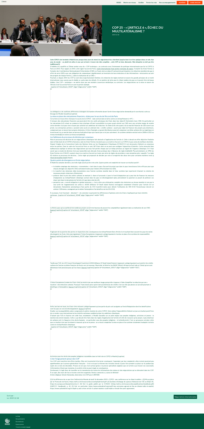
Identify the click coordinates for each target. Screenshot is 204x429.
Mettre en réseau (129, 2)
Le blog (18, 416)
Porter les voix (151, 2)
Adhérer (182, 3)
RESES (119, 2)
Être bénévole (20, 421)
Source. (52, 210)
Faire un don (195, 3)
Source (52, 236)
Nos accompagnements (167, 2)
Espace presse (20, 424)
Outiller (141, 2)
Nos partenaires (20, 419)
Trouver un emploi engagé (23, 427)
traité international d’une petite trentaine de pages (115, 69)
